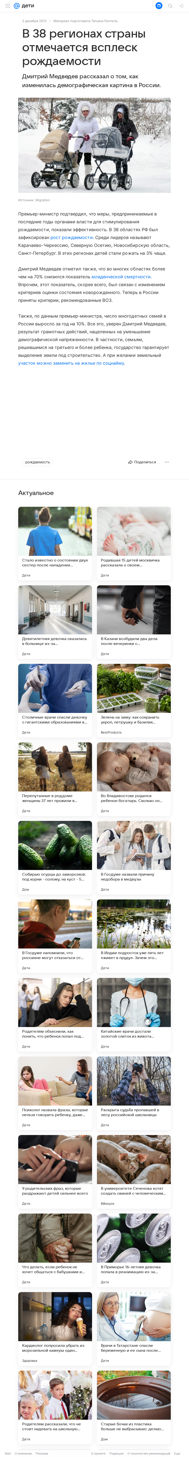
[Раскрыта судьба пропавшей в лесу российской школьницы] (134, 1093)
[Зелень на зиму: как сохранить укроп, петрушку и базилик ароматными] (134, 700)
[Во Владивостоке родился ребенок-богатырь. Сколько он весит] (134, 779)
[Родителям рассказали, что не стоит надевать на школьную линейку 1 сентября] (55, 1407)
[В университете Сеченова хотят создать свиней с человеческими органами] (134, 1172)
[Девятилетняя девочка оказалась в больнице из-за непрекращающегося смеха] (55, 622)
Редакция (117, 1453)
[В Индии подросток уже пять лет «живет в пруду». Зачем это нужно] (134, 936)
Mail (8, 1453)
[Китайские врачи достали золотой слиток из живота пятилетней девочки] (134, 1015)
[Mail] (17, 6)
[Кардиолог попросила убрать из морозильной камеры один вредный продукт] (55, 1329)
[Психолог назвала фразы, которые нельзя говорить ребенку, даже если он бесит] (55, 1093)
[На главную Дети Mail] (27, 6)
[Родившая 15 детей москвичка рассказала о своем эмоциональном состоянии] (134, 543)
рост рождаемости (71, 237)
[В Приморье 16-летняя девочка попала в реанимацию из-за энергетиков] (134, 1250)
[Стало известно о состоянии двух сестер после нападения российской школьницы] (55, 543)
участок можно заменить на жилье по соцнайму (71, 363)
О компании (23, 1453)
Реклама (42, 1453)
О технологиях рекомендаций (148, 1453)
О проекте (98, 1453)
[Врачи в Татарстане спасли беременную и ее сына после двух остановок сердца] (134, 1329)
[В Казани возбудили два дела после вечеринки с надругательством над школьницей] (134, 622)
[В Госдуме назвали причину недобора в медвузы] (134, 858)
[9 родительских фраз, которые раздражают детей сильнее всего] (55, 1172)
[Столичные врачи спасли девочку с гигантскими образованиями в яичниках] (55, 700)
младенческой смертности (121, 276)
